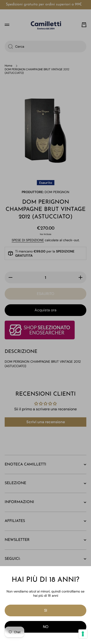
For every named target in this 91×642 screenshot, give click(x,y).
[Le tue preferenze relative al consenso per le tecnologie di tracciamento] (82, 633)
